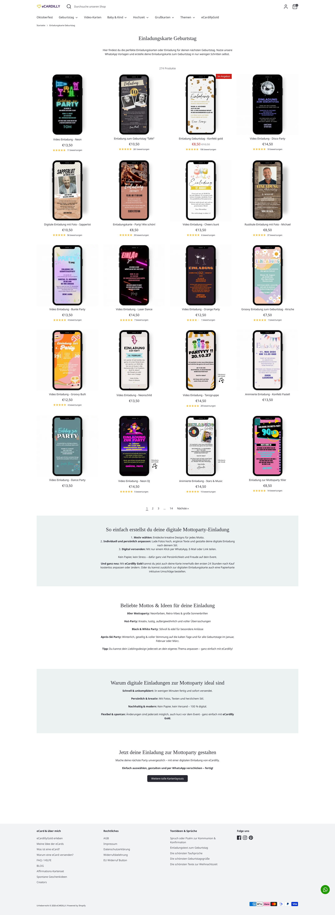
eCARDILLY (61, 905)
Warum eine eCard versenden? (55, 854)
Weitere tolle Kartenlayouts (167, 778)
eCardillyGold (210, 17)
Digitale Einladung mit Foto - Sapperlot (67, 224)
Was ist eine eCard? (48, 849)
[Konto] (285, 6)
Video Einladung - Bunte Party (67, 309)
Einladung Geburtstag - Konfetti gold (201, 138)
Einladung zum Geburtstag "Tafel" (134, 138)
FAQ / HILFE (44, 860)
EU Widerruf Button (115, 860)
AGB (106, 838)
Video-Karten (92, 17)
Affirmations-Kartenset (50, 871)
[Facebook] (239, 838)
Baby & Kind (115, 17)
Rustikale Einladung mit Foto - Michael (268, 224)
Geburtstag (67, 17)
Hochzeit (139, 17)
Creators (42, 882)
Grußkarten (163, 17)
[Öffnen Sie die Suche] (68, 6)
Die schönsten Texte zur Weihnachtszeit (193, 864)
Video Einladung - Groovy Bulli (67, 394)
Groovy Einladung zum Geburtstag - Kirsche (267, 309)
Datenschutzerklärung (116, 849)
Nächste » (183, 508)
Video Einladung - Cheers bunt (201, 224)
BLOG (40, 865)
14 (171, 508)
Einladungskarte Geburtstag (62, 25)
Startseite (41, 25)
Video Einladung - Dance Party (67, 480)
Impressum (110, 843)
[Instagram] (245, 838)
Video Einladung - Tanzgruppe (201, 395)
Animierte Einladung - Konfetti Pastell (267, 394)
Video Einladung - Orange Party (201, 309)
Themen (186, 17)
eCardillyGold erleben (50, 838)
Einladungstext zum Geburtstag (189, 847)
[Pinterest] (251, 838)
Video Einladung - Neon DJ (134, 481)
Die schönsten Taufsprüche (186, 853)
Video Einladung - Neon (67, 139)
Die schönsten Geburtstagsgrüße (190, 858)
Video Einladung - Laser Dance (134, 309)
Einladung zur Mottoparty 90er (267, 480)
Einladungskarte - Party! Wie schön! (134, 224)
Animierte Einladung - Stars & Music (200, 481)
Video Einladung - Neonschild (134, 395)
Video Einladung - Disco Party (267, 138)
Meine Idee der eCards (50, 843)
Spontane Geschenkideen (52, 876)
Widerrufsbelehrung (115, 854)
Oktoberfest (45, 17)
